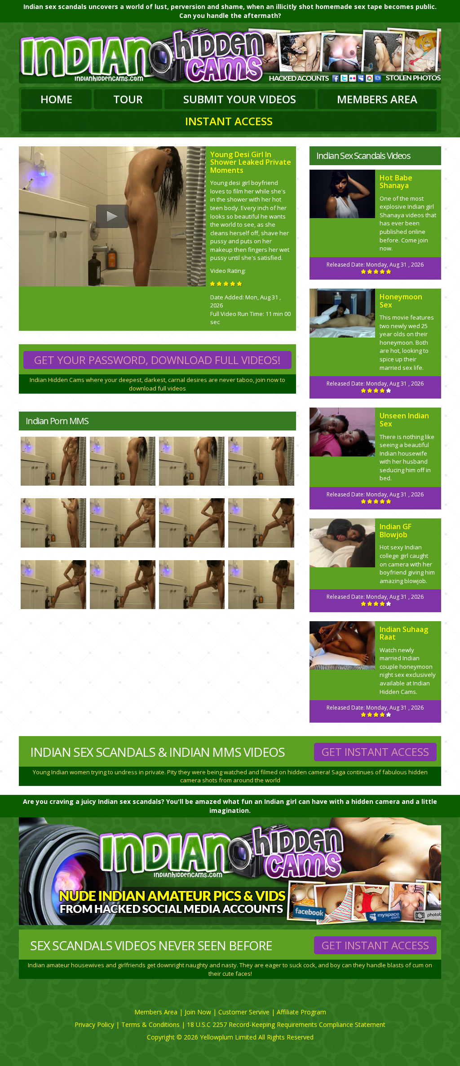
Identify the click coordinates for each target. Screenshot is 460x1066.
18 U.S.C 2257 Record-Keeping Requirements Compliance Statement (286, 1024)
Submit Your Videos (239, 99)
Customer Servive (244, 1012)
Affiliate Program (301, 1012)
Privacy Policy (94, 1024)
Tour (128, 99)
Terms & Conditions (150, 1024)
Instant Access (229, 121)
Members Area (377, 99)
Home (56, 99)
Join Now (198, 1012)
